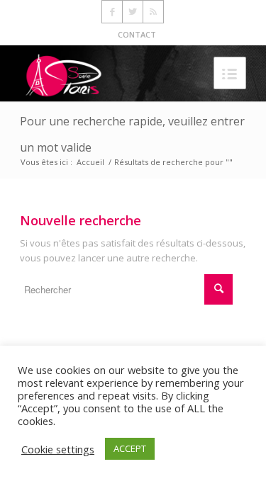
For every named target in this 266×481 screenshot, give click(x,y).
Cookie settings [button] (57, 449)
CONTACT (137, 34)
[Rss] (153, 12)
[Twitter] (133, 12)
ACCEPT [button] (129, 448)
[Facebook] (112, 12)
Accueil (90, 162)
